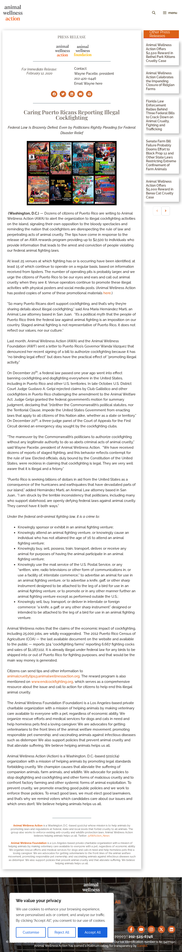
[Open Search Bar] (153, 13)
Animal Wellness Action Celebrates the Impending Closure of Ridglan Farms (160, 81)
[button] (54, 94)
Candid (142, 946)
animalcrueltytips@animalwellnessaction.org (43, 676)
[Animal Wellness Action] (12, 13)
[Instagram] (151, 929)
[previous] (157, 210)
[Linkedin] (171, 929)
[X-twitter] (161, 929)
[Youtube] (141, 929)
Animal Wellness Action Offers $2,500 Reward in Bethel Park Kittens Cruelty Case (160, 53)
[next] (165, 210)
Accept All (93, 932)
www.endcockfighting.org (52, 682)
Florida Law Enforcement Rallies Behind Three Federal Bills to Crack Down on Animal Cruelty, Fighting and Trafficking (160, 115)
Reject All (62, 932)
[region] (61, 918)
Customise (31, 932)
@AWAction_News (98, 835)
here (107, 293)
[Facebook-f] (131, 929)
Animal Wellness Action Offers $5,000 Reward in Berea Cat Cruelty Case (159, 189)
